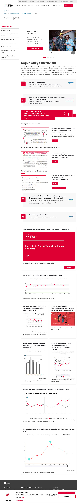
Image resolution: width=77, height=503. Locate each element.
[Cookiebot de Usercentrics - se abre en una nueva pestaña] (8, 501)
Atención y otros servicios (52, 1)
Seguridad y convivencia (6, 26)
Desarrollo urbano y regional (7, 39)
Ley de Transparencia (23, 1)
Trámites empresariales (6, 46)
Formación (30, 5)
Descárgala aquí (34, 44)
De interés (37, 5)
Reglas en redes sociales (26, 487)
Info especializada (45, 5)
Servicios (24, 5)
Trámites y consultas (56, 5)
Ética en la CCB (38, 487)
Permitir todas (67, 492)
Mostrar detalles (19, 500)
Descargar (69, 267)
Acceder (71, 83)
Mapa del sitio (7, 487)
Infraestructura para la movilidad (8, 43)
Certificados (32, 1)
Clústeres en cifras (5, 30)
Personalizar (66, 496)
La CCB (18, 5)
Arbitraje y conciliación (63, 1)
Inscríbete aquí (70, 99)
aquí (23, 497)
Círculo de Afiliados (40, 1)
